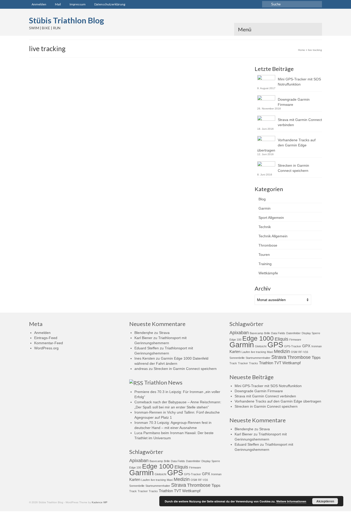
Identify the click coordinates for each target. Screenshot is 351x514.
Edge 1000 (157, 466)
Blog (262, 199)
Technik (168, 96)
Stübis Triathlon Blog (66, 20)
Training (265, 264)
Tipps (215, 485)
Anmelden (42, 333)
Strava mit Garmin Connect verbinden (300, 122)
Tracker (179, 131)
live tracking (156, 131)
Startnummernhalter (157, 485)
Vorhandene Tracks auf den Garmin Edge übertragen (286, 145)
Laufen (145, 479)
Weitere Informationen (291, 501)
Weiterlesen (190, 119)
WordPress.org (46, 348)
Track (133, 491)
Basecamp (156, 461)
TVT (177, 491)
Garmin (264, 208)
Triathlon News (163, 382)
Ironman (216, 474)
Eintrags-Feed (45, 338)
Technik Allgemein (186, 96)
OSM (194, 479)
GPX (206, 474)
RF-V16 (168, 131)
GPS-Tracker (139, 131)
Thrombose (267, 245)
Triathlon (166, 491)
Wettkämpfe (268, 273)
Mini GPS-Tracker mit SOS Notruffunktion (299, 81)
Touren (264, 255)
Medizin (182, 479)
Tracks (153, 491)
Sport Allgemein (271, 218)
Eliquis (181, 467)
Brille (167, 461)
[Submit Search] (266, 4)
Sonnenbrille (136, 485)
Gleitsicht (160, 474)
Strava (164, 333)
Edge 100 (135, 467)
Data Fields (178, 461)
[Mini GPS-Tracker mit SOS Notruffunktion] (72, 114)
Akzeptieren (325, 501)
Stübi (135, 96)
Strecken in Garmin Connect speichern (293, 168)
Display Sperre (210, 461)
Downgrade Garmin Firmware (294, 102)
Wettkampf (191, 491)
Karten (134, 479)
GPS (128, 131)
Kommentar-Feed (48, 343)
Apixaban (139, 460)
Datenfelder (193, 461)
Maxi (170, 479)
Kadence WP (99, 502)
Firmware (195, 467)
